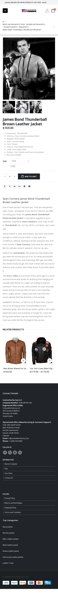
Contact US (9, 478)
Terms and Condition (13, 512)
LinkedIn (15, 186)
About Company (11, 464)
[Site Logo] (29, 10)
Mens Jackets (8, 527)
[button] (5, 10)
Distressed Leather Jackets (13, 557)
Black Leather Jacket (10, 545)
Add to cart (31, 176)
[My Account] (47, 10)
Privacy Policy (10, 498)
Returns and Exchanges (13, 503)
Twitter (10, 186)
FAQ (6, 468)
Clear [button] (13, 166)
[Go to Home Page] (3, 21)
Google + (19, 186)
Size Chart (8, 473)
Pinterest (24, 186)
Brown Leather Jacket (11, 551)
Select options (23, 360)
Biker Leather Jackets (11, 539)
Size (4, 161)
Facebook (5, 186)
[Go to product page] (16, 350)
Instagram (20, 453)
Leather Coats (8, 563)
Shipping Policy (10, 507)
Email (29, 186)
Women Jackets (8, 533)
